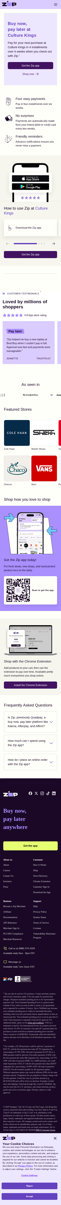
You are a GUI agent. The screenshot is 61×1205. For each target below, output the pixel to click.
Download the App (41, 892)
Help (35, 906)
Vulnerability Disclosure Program (44, 936)
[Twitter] (36, 793)
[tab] (30, 227)
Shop (35, 870)
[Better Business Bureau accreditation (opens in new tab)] (23, 979)
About (6, 865)
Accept (29, 1196)
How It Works (39, 865)
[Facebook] (30, 793)
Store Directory (40, 876)
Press (5, 887)
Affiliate (7, 912)
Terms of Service (41, 923)
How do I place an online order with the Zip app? (27, 762)
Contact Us (8, 876)
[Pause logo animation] (51, 395)
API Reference (10, 923)
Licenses (37, 928)
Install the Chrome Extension (30, 685)
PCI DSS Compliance (13, 934)
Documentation (10, 917)
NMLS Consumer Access (45, 1130)
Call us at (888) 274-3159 (21, 948)
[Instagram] (42, 793)
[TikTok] (48, 793)
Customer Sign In (41, 887)
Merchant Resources (12, 939)
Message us (14, 962)
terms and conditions (36, 1023)
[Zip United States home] (9, 4)
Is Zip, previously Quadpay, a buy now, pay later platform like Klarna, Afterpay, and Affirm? (28, 722)
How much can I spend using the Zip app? (26, 743)
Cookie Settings (29, 1175)
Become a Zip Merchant (14, 906)
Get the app (30, 845)
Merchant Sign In (11, 928)
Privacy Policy (40, 912)
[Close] (55, 1138)
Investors (7, 881)
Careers (6, 870)
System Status (39, 917)
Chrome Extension (41, 881)
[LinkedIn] (54, 793)
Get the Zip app (30, 65)
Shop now (28, 74)
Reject (29, 1186)
